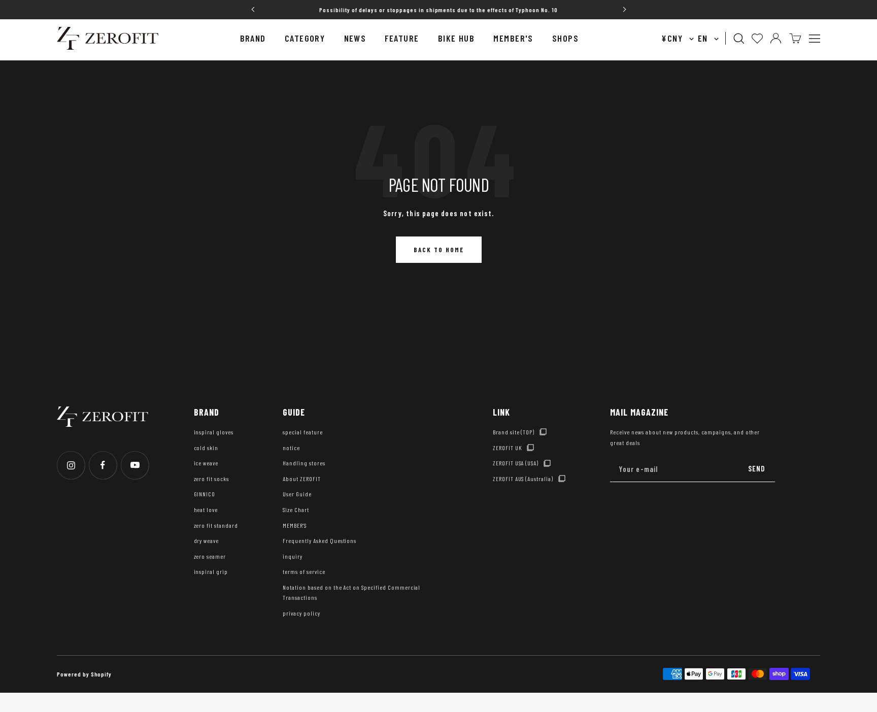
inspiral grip (211, 571)
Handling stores (304, 462)
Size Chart (296, 509)
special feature (302, 431)
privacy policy (301, 613)
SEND (756, 468)
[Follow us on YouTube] (135, 465)
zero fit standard (216, 525)
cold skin (206, 447)
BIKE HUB (456, 38)
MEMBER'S (513, 38)
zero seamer (210, 556)
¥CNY (673, 38)
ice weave (206, 462)
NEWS (355, 38)
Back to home (439, 250)
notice (291, 447)
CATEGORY (305, 38)
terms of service (304, 571)
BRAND (253, 38)
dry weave (206, 540)
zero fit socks (211, 478)
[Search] (739, 38)
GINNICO (205, 493)
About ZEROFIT (301, 478)
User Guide (297, 493)
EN (704, 38)
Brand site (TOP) (513, 431)
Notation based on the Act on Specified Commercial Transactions (351, 592)
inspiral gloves (213, 431)
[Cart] (795, 38)
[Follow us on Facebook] (103, 465)
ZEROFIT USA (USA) (515, 462)
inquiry (292, 556)
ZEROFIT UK (507, 447)
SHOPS (565, 38)
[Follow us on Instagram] (71, 465)
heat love (206, 509)
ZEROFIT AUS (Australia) (523, 478)
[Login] (776, 38)
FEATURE (402, 38)
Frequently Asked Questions (319, 540)
